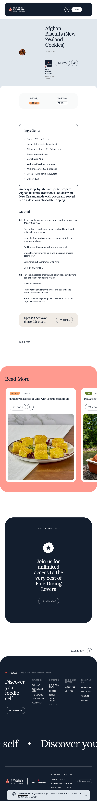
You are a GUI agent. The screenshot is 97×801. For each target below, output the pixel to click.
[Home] (16, 9)
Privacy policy (58, 779)
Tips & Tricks (52, 700)
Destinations (38, 699)
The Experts (37, 695)
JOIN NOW (23, 797)
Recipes (52, 691)
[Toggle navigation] (86, 9)
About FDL (70, 687)
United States (86, 781)
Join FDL (69, 691)
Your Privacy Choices (61, 783)
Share (66, 320)
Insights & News (54, 686)
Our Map (36, 685)
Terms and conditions (62, 775)
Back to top (77, 651)
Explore (14, 673)
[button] (66, 9)
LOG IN (34, 797)
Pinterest (85, 700)
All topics (54, 705)
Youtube (85, 696)
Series (52, 695)
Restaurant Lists (37, 690)
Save (64, 63)
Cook (20, 407)
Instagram (86, 687)
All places (37, 703)
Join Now (50, 601)
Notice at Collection (61, 788)
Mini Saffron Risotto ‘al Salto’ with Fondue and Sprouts (39, 398)
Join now (17, 710)
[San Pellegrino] (39, 782)
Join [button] (77, 9)
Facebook (86, 692)
